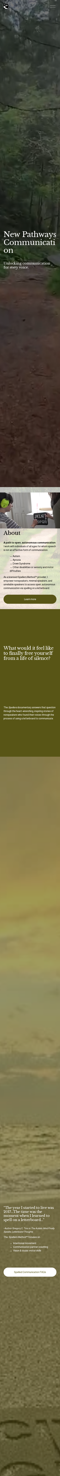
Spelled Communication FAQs (30, 1272)
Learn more (30, 599)
